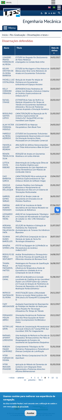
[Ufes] (12, 11)
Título (19, 47)
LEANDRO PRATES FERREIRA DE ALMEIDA (8, 61)
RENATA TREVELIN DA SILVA (8, 156)
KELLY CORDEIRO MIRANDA (7, 91)
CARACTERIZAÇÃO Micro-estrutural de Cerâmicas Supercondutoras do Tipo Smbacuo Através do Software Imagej (30, 178)
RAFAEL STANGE (6, 101)
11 (57, 377)
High (45, 13)
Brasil (9, 2)
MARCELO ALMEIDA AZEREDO (7, 136)
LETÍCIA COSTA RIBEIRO (6, 165)
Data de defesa (55, 49)
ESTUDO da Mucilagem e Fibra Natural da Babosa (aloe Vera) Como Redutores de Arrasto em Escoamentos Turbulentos (32, 71)
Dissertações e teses (37, 34)
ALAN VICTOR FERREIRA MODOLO (8, 127)
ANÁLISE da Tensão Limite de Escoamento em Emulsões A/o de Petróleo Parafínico (28, 198)
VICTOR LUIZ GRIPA (8, 327)
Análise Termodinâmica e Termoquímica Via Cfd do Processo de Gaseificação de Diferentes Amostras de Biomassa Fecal (31, 256)
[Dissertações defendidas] (54, 7)
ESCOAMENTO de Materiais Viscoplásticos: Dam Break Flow (28, 125)
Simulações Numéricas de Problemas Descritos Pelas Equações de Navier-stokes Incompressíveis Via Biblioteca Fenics (30, 318)
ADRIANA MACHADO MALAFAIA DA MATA (8, 229)
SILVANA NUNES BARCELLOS (7, 239)
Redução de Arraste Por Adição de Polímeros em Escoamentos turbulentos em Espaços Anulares (29, 82)
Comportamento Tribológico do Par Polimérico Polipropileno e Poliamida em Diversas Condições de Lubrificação (32, 349)
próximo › (32, 380)
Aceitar (30, 413)
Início (5, 34)
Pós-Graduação (17, 34)
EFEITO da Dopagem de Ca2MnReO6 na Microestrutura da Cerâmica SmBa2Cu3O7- (31, 247)
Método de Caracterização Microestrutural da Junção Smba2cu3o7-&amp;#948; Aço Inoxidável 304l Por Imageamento (32, 328)
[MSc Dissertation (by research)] (49, 7)
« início (11, 377)
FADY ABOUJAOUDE (8, 305)
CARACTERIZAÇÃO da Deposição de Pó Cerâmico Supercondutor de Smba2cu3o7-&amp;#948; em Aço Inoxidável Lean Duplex (31, 117)
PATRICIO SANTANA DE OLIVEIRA (8, 295)
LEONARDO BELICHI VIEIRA (7, 216)
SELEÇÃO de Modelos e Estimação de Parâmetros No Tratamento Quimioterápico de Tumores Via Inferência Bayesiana (32, 229)
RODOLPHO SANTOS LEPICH (7, 115)
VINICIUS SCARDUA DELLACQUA (8, 187)
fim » (41, 380)
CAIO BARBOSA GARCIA (7, 178)
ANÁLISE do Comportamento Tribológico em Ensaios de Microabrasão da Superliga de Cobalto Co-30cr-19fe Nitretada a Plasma (32, 217)
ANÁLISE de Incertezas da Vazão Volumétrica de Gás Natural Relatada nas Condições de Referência (31, 207)
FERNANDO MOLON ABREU (7, 317)
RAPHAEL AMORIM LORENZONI (8, 337)
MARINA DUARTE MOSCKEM (7, 207)
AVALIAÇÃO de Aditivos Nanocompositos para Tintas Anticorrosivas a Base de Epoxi (32, 146)
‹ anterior (20, 377)
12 (25, 380)
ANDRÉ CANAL (6, 278)
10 (52, 377)
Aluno (6, 47)
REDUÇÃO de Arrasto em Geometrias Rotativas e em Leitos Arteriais (30, 155)
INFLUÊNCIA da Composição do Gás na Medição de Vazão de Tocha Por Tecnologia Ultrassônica (30, 239)
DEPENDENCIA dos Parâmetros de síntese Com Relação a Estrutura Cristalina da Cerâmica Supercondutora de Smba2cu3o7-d (32, 92)
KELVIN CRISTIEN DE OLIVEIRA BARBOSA (8, 72)
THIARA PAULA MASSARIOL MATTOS (8, 267)
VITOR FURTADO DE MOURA (8, 357)
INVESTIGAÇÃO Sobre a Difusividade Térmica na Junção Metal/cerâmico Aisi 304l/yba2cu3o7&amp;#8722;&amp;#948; (32, 296)
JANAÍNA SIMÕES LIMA (8, 246)
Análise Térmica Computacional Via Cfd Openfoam (31, 356)
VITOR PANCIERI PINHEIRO (7, 366)
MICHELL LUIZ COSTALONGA (8, 80)
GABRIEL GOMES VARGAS (6, 198)
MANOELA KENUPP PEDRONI (7, 147)
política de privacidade (20, 406)
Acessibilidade (42, 13)
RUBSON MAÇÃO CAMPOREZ (7, 349)
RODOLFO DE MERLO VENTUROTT (8, 256)
